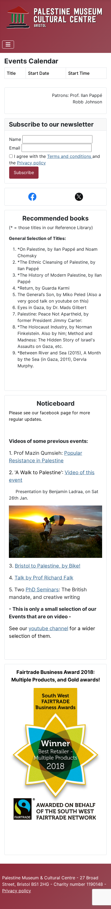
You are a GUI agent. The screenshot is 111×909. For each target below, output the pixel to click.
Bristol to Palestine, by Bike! (47, 566)
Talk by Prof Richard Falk (44, 578)
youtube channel (48, 628)
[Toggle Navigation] (8, 44)
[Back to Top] (101, 899)
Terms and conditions (69, 156)
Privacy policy (31, 162)
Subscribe (24, 172)
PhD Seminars (42, 589)
